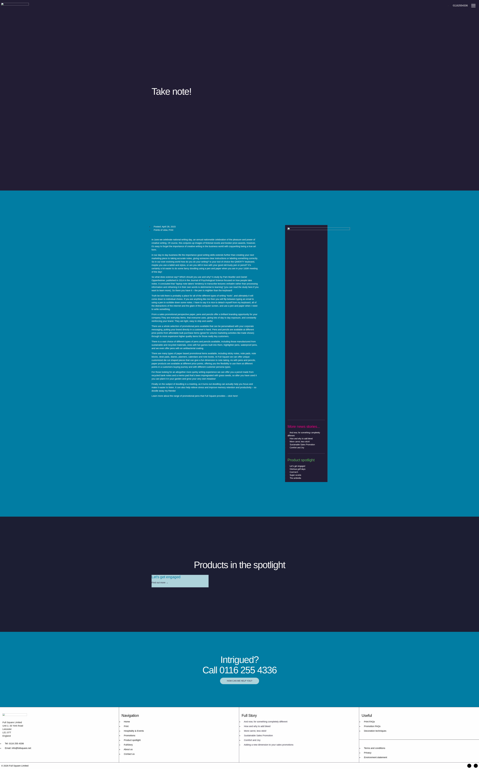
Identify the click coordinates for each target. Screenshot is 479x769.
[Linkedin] (476, 766)
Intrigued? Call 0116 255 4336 (239, 664)
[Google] (469, 766)
